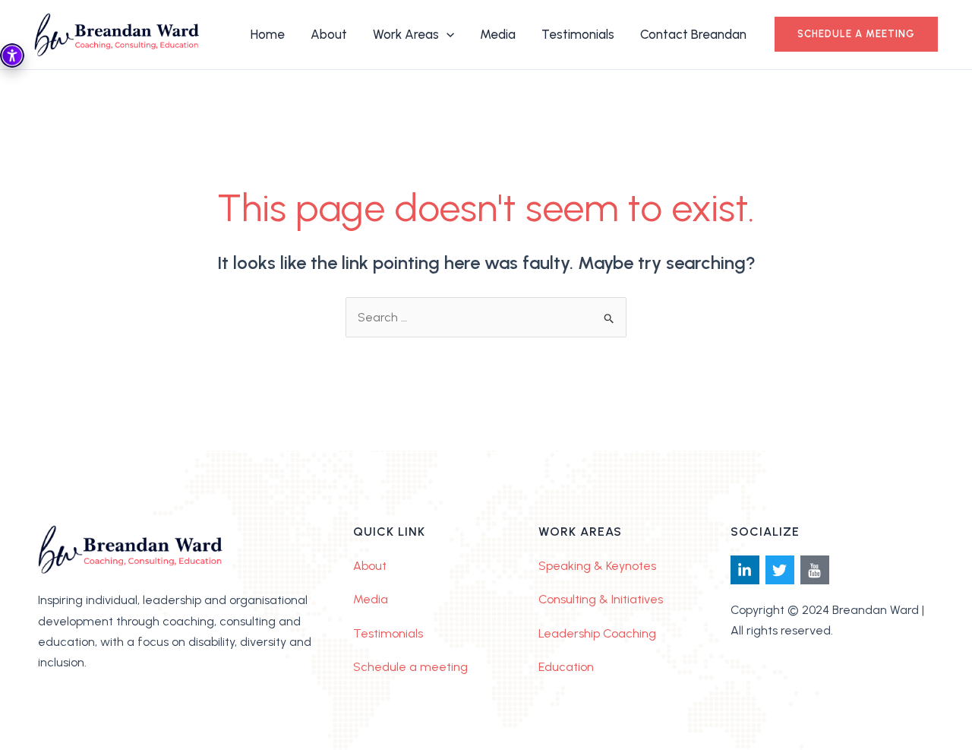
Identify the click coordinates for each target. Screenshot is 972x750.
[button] (856, 34)
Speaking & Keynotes (597, 566)
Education (566, 667)
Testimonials (388, 633)
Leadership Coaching (597, 633)
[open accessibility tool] (12, 55)
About (370, 566)
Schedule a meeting (410, 667)
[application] (446, 34)
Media (370, 599)
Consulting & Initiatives (600, 599)
